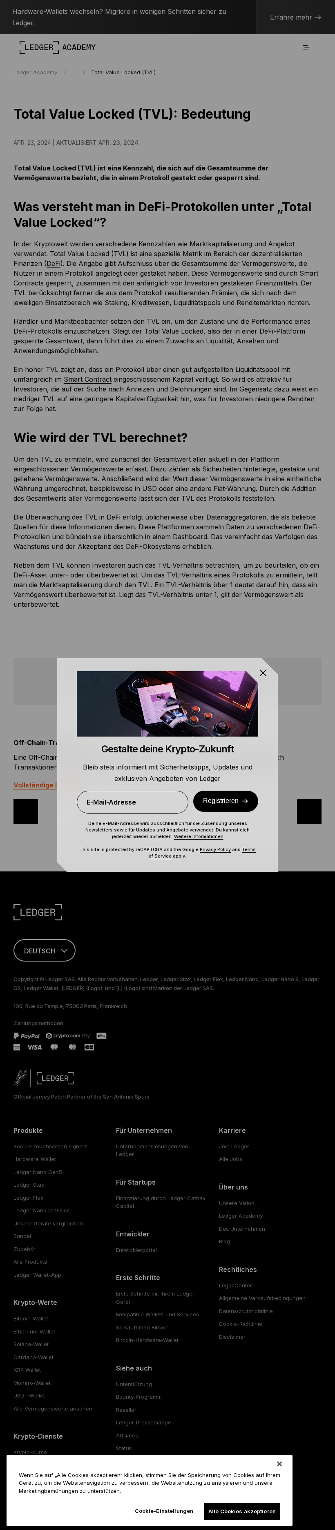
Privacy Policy (215, 849)
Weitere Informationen (198, 836)
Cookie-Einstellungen (164, 1511)
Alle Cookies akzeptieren (242, 1511)
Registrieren (221, 800)
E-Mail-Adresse (111, 802)
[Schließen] (279, 1464)
